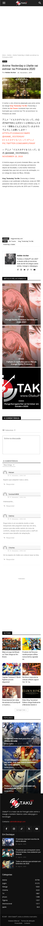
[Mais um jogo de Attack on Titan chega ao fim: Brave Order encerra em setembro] (11, 644)
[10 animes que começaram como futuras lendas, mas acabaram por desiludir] (8, 853)
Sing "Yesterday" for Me (25, 241)
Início (4, 55)
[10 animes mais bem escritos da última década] (21, 734)
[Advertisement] (21, 30)
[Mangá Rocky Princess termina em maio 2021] (21, 304)
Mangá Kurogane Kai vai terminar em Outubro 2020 (21, 405)
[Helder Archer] (10, 262)
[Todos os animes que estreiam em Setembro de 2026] (21, 781)
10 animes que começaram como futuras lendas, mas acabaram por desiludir (28, 852)
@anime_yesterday (13, 136)
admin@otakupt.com (17, 821)
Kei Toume (12, 241)
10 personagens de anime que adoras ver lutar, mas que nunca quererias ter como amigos (21, 762)
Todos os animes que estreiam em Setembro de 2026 (19, 787)
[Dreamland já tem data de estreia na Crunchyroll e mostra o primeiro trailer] (11, 692)
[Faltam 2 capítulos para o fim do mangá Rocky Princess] (21, 346)
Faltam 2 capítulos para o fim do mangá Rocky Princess (22, 363)
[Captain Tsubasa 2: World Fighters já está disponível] (11, 669)
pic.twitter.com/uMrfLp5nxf (18, 143)
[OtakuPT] (21, 3)
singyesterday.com (17, 238)
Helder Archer (10, 72)
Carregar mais (20, 710)
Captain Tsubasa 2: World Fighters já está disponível (11, 679)
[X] (31, 269)
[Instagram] (21, 269)
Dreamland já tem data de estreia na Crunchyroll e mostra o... (11, 702)
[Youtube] (34, 269)
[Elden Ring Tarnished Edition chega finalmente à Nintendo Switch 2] (31, 692)
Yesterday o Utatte (9, 244)
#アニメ (30, 140)
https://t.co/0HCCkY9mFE (16, 133)
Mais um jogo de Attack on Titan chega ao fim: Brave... (10, 654)
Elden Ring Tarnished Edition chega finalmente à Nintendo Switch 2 (31, 702)
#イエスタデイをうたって (14, 140)
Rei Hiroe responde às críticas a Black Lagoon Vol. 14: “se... (30, 679)
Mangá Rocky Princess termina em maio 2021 (21, 320)
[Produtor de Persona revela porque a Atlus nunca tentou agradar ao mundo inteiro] (31, 644)
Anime (9, 55)
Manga (21, 316)
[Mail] (24, 269)
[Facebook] (18, 269)
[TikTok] (28, 269)
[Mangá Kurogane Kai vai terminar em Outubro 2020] (21, 388)
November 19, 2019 (12, 156)
